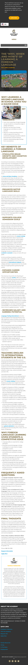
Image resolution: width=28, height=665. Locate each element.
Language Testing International (10, 316)
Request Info (4, 633)
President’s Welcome (6, 629)
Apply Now (4, 553)
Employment (4, 649)
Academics (12, 67)
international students (15, 262)
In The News (4, 647)
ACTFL (14, 277)
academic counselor (7, 253)
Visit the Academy (6, 631)
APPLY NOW (14, 17)
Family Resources (5, 642)
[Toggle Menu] (26, 45)
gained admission (9, 426)
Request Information (7, 551)
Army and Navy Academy (10, 176)
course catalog (21, 236)
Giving (2, 645)
